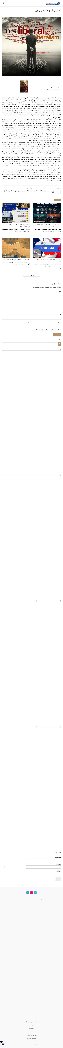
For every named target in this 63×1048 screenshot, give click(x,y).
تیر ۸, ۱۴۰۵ (59, 14)
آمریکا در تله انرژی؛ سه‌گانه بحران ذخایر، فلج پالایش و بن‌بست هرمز (16, 259)
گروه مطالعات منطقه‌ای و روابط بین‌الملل (8, 221)
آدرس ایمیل (58, 871)
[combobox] (4, 867)
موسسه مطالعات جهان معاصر (30, 1045)
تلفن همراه (58, 864)
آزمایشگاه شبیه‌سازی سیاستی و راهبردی (39, 221)
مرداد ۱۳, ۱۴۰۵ (27, 266)
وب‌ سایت (59, 322)
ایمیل (29, 322)
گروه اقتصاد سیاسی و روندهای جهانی (39, 256)
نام (60, 314)
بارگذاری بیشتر (32, 275)
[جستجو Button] (59, 344)
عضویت (58, 878)
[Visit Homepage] (53, 3)
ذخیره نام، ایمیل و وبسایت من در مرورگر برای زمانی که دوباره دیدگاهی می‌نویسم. (46, 329)
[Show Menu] (3, 3)
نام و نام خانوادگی (57, 857)
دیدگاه (59, 291)
